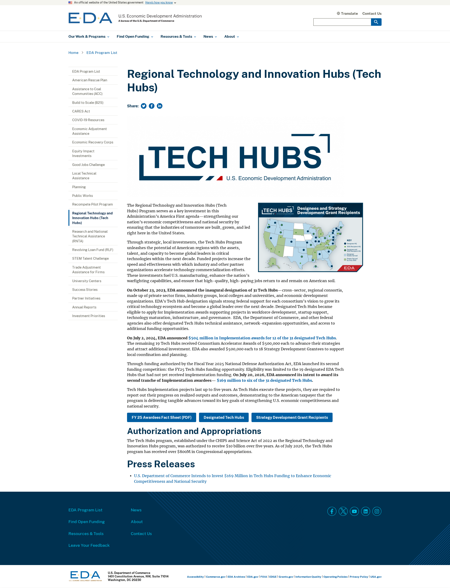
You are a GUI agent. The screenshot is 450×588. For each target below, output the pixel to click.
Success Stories (85, 289)
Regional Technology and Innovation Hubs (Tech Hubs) (92, 218)
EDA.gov (252, 576)
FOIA (263, 576)
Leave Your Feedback (89, 545)
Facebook (332, 511)
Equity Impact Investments (83, 153)
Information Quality (308, 576)
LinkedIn (365, 511)
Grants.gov (286, 576)
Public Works (82, 195)
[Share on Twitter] (143, 106)
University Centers (86, 281)
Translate (349, 13)
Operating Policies (335, 576)
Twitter (343, 511)
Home (73, 52)
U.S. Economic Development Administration (135, 18)
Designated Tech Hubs (224, 417)
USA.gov (376, 576)
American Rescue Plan (89, 80)
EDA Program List (101, 52)
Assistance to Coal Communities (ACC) (87, 91)
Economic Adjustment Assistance (89, 131)
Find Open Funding (86, 521)
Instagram (377, 511)
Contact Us (372, 13)
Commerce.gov (215, 576)
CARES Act (81, 111)
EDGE (273, 576)
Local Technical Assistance (84, 175)
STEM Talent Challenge (90, 258)
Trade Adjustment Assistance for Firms (88, 269)
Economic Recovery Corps (92, 142)
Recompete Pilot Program (92, 204)
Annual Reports (84, 307)
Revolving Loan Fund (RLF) (92, 249)
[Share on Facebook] (151, 106)
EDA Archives (236, 576)
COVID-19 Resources (88, 120)
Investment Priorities (88, 316)
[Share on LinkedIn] (159, 106)
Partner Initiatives (86, 298)
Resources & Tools (86, 533)
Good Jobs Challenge (88, 164)
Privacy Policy (359, 576)
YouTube (354, 511)
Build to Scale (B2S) (88, 102)
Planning (79, 187)
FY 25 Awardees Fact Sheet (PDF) (161, 417)
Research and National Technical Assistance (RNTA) (90, 236)
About (137, 521)
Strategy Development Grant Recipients (292, 417)
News (136, 509)
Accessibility (195, 576)
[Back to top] (438, 576)
